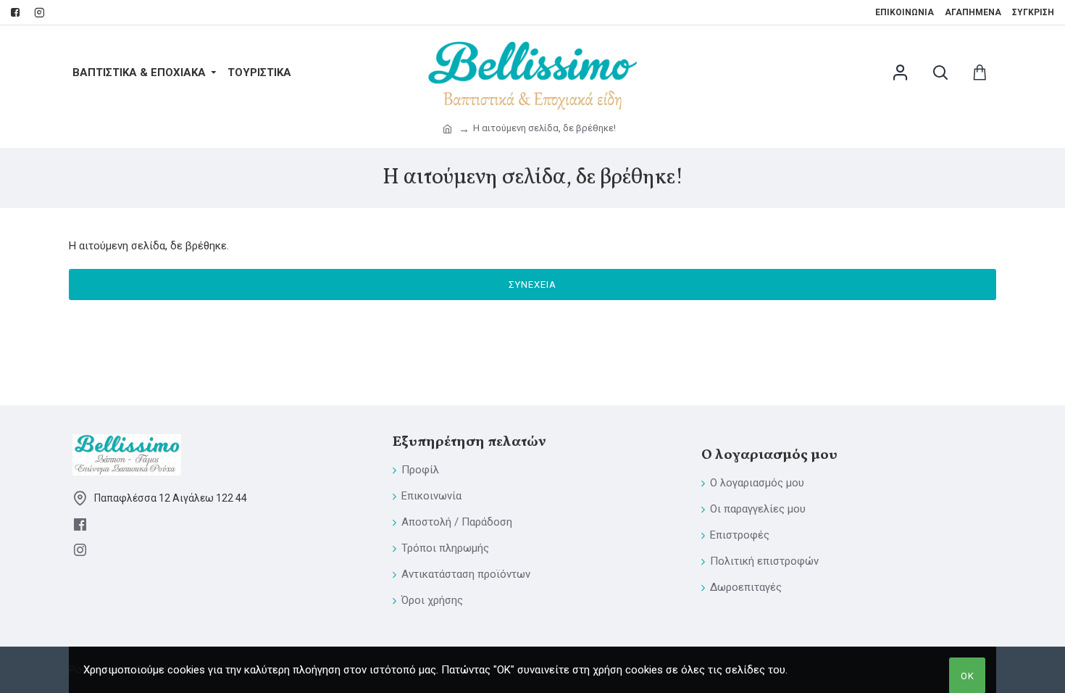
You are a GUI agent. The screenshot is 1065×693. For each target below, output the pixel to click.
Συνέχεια (532, 284)
